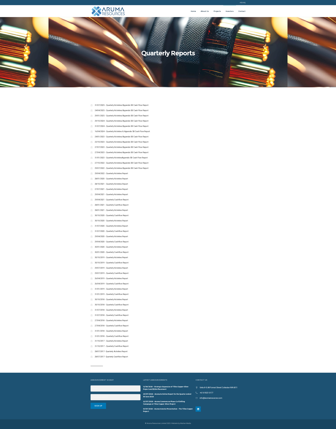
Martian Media (185, 423)
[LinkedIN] (198, 409)
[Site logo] (108, 11)
